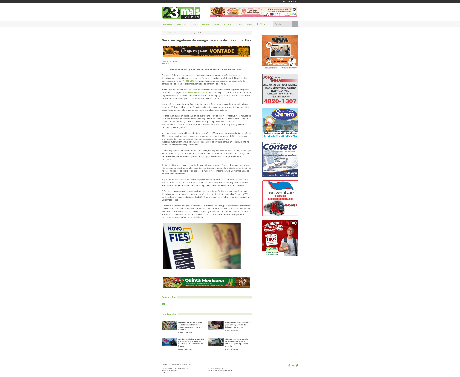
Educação (171, 33)
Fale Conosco (294, 1)
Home (165, 33)
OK (295, 24)
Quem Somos (286, 1)
